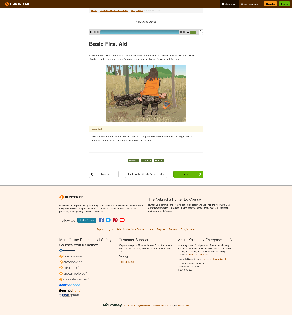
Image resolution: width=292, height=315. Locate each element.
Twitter (108, 220)
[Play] (91, 32)
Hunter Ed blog (86, 220)
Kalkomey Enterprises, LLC (216, 258)
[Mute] (188, 32)
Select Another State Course (130, 229)
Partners (173, 229)
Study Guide (230, 3)
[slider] (194, 32)
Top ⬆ (100, 229)
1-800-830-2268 (126, 261)
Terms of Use (183, 305)
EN (201, 31)
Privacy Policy (168, 305)
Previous (105, 174)
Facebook (101, 220)
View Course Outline (146, 21)
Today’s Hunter (188, 229)
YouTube (122, 220)
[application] (146, 32)
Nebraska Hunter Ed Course (114, 10)
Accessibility (156, 305)
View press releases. (199, 254)
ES (201, 34)
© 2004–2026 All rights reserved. (137, 305)
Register (270, 3)
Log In (284, 3)
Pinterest (115, 220)
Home (94, 10)
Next (186, 174)
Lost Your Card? (251, 3)
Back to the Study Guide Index (146, 174)
